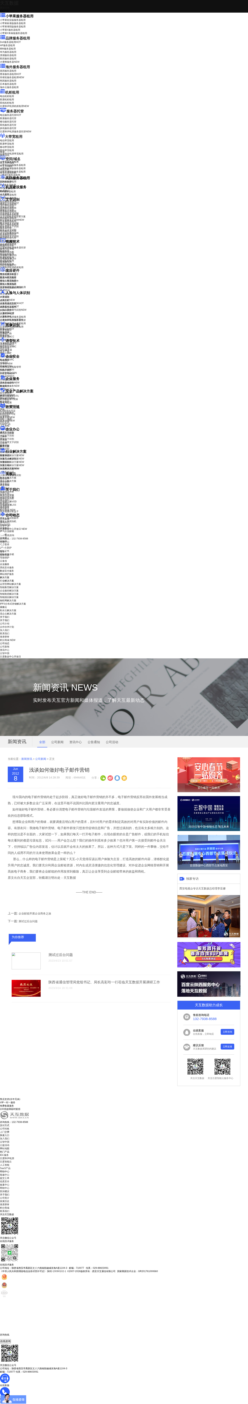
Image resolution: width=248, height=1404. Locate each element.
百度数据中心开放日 (13, 529)
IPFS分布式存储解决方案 (13, 603)
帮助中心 (4, 542)
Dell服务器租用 (10, 42)
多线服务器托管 (8, 128)
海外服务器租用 (18, 67)
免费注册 (4, 555)
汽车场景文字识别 (9, 213)
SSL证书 (7, 373)
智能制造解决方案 (9, 594)
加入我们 (4, 500)
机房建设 (4, 191)
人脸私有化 (6, 316)
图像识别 (7, 329)
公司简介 (4, 1198)
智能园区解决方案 (9, 597)
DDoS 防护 (6, 181)
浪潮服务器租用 (8, 55)
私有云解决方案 (8, 477)
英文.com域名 (7, 162)
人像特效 (7, 313)
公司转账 (4, 1128)
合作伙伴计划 (7, 496)
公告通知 (94, 742)
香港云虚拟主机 (8, 172)
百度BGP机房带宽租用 (11, 153)
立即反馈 (227, 1046)
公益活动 (4, 1145)
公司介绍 (4, 493)
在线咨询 (5, 1341)
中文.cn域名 (6, 166)
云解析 (3, 436)
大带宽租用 (13, 137)
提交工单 (4, 1178)
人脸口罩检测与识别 (13, 310)
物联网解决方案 (8, 600)
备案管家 (7, 417)
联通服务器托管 (8, 118)
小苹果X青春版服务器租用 (13, 33)
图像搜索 (4, 332)
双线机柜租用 (7, 102)
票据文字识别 (7, 210)
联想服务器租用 (8, 58)
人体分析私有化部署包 (11, 319)
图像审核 (4, 335)
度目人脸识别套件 (9, 281)
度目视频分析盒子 (9, 274)
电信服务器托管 (10, 115)
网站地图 (4, 1148)
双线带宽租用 (7, 150)
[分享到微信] (103, 778)
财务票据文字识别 (9, 226)
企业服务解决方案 (9, 590)
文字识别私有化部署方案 (13, 216)
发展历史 (4, 1201)
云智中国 (4, 525)
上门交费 (4, 1132)
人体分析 (7, 300)
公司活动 (112, 742)
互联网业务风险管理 (10, 367)
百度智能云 (6, 1161)
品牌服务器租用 (18, 38)
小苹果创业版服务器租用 (13, 20)
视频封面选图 (7, 252)
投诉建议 (4, 1191)
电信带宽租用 (7, 140)
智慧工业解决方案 (12, 458)
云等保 (6, 363)
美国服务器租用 (8, 70)
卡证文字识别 (7, 206)
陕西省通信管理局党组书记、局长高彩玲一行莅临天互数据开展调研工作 (104, 982)
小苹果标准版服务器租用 (13, 23)
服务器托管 (15, 111)
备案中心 (4, 1184)
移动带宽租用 (7, 147)
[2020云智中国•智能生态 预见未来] (208, 830)
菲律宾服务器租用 (12, 77)
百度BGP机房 (7, 1158)
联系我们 (4, 503)
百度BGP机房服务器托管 (15, 131)
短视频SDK (6, 262)
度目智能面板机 (11, 287)
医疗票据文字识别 (12, 219)
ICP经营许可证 (8, 410)
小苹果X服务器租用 (10, 30)
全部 (42, 742)
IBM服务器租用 (8, 48)
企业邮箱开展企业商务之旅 (35, 913)
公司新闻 (4, 519)
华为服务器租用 (8, 52)
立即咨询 (227, 1031)
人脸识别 (4, 296)
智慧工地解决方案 (12, 465)
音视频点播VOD (8, 255)
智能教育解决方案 (9, 587)
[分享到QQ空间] (124, 778)
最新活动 (4, 7)
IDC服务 (4, 1155)
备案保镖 (7, 420)
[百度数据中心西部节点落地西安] (208, 869)
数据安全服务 (9, 386)
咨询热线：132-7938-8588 (14, 538)
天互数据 (9, 3)
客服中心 (4, 1174)
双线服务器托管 (8, 125)
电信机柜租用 (7, 96)
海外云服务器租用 (9, 87)
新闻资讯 (26, 758)
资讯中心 (4, 522)
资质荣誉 (4, 506)
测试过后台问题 (28, 921)
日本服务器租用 (8, 84)
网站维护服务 (7, 574)
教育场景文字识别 (9, 223)
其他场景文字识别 (9, 236)
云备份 (3, 561)
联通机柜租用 (7, 99)
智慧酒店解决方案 (12, 455)
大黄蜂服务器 (9, 62)
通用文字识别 (9, 203)
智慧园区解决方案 (12, 462)
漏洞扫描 (7, 395)
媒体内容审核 (7, 248)
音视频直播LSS (8, 258)
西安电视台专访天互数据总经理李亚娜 (202, 888)
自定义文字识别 (8, 229)
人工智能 (4, 194)
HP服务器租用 (7, 45)
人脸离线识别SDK (12, 303)
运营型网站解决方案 (10, 584)
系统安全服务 (9, 382)
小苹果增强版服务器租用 (13, 26)
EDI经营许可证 (8, 414)
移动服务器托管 (8, 121)
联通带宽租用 (7, 143)
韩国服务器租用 (8, 80)
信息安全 (4, 1181)
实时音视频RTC (8, 265)
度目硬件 (13, 270)
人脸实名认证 (9, 306)
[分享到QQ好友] (117, 778)
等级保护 (4, 360)
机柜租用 (12, 92)
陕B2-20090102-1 (56, 1271)
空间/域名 (13, 159)
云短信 (3, 443)
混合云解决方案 (8, 481)
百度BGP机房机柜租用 (14, 106)
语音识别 (7, 344)
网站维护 (7, 398)
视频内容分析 (7, 245)
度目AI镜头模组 (8, 277)
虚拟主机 (4, 169)
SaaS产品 (5, 424)
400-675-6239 (7, 1337)
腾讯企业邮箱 (7, 433)
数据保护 (4, 401)
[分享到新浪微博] (110, 778)
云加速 (3, 439)
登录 (2, 551)
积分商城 (7, 510)
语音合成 (4, 348)
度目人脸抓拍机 (8, 284)
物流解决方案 (9, 468)
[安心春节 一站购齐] (208, 791)
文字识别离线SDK (9, 233)
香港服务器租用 (10, 74)
